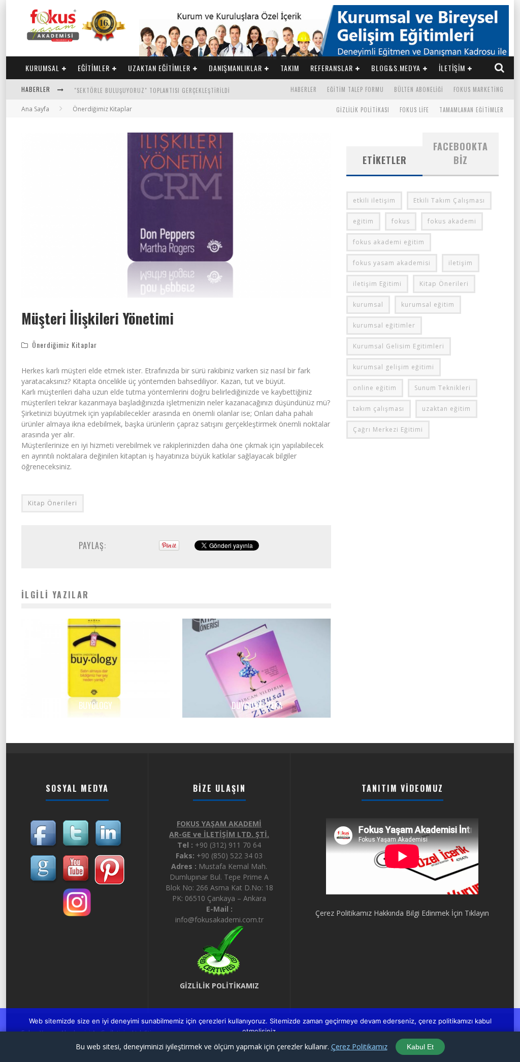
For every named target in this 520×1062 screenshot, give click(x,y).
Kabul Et (420, 1047)
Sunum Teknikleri (442, 387)
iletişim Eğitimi (377, 283)
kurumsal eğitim (427, 304)
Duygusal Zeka (257, 705)
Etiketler (385, 160)
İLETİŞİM (452, 67)
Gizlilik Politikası (362, 110)
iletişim (460, 263)
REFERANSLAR (331, 67)
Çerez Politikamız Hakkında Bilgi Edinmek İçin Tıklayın (402, 913)
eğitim (363, 221)
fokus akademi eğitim (389, 242)
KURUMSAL (42, 67)
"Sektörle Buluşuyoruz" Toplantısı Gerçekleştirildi (152, 90)
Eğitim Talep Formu (355, 89)
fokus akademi (452, 221)
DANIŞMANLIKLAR (235, 67)
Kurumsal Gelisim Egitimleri (398, 346)
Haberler (303, 89)
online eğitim (375, 387)
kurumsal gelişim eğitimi (393, 367)
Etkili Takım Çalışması (449, 200)
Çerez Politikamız (359, 1046)
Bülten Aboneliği (418, 89)
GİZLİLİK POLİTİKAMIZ (219, 985)
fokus (401, 221)
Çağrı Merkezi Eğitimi (388, 429)
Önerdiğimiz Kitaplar (64, 344)
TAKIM (289, 67)
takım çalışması (378, 408)
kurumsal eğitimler (384, 325)
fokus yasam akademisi (392, 263)
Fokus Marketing (478, 89)
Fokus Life (414, 110)
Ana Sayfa (35, 109)
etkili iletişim (374, 200)
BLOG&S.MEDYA (395, 67)
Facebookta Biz (460, 153)
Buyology (95, 705)
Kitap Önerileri (52, 503)
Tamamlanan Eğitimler (471, 110)
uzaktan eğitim (446, 408)
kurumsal (368, 304)
